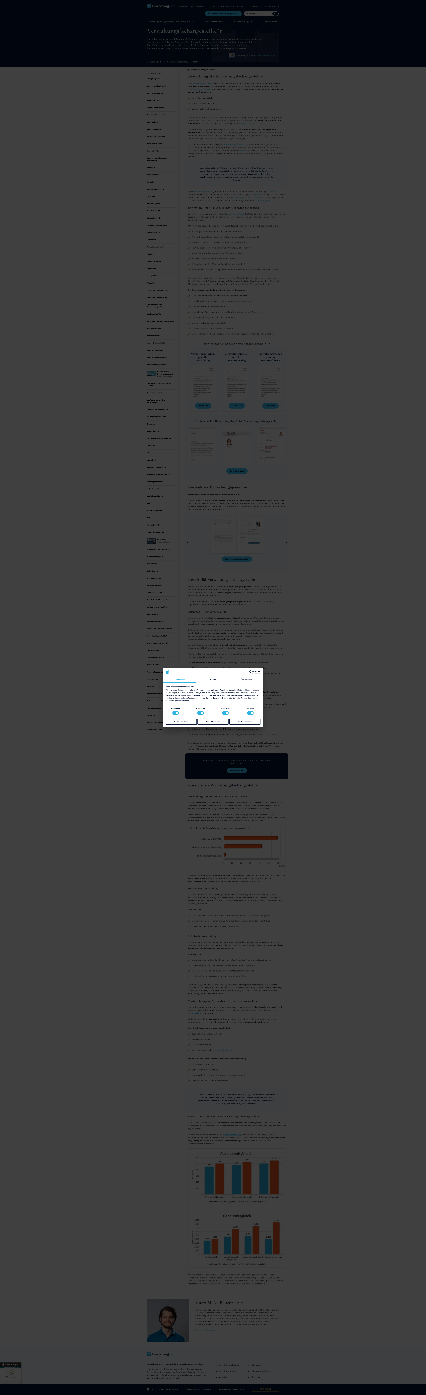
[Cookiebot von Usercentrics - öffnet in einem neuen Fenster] (250, 672)
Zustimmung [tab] (180, 679)
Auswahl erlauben (213, 722)
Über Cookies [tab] (246, 679)
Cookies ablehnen (181, 722)
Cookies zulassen (245, 722)
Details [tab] (213, 679)
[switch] (200, 713)
